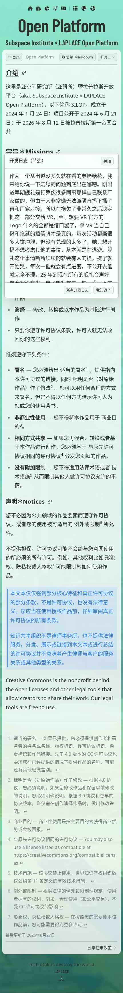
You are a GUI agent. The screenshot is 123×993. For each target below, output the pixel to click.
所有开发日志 (77, 290)
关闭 (107, 161)
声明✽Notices (25, 501)
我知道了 (103, 290)
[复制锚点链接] (50, 502)
